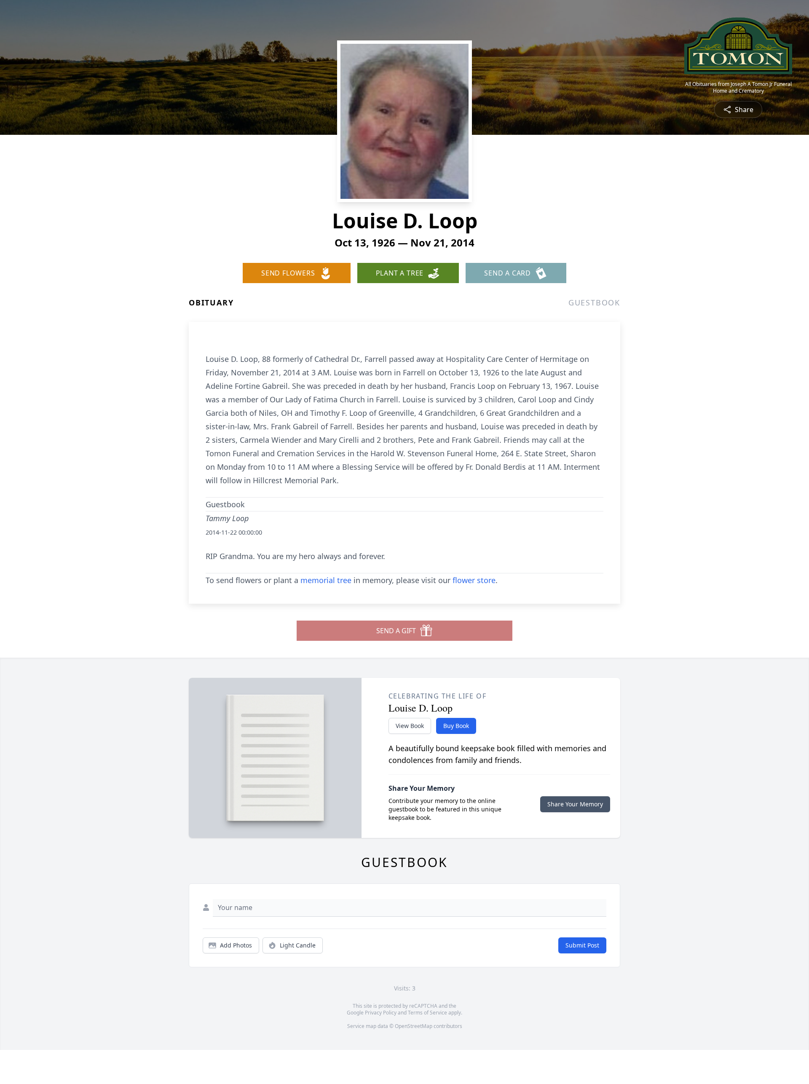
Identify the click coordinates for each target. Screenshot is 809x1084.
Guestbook (594, 302)
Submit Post (582, 945)
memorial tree (325, 580)
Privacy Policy (380, 1012)
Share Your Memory (575, 804)
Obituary (211, 302)
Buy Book (456, 726)
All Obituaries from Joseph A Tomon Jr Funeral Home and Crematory (738, 87)
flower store (474, 580)
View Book (410, 726)
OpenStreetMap (413, 1026)
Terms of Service (427, 1012)
